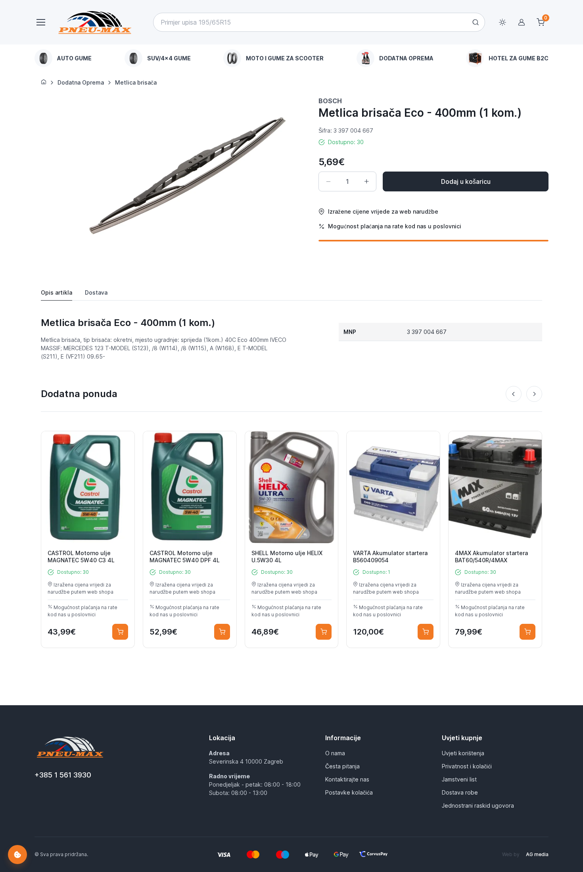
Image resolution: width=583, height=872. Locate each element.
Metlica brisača (136, 82)
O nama (335, 753)
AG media (537, 854)
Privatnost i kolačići (467, 766)
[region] (291, 58)
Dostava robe (460, 792)
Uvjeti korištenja (463, 753)
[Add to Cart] (120, 632)
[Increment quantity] (366, 181)
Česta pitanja (342, 766)
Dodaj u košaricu (466, 181)
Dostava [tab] (96, 292)
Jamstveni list (459, 779)
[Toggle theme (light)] (502, 22)
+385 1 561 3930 (63, 775)
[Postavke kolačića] (17, 854)
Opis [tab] (56, 292)
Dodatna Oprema (81, 82)
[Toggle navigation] (40, 22)
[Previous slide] (514, 394)
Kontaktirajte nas (347, 779)
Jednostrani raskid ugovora (478, 805)
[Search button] (475, 22)
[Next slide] (534, 394)
